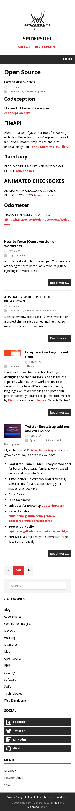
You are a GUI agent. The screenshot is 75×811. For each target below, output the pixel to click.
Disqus (13, 400)
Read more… (59, 283)
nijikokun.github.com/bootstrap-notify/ (38, 531)
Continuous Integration (19, 624)
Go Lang (10, 638)
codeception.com (17, 113)
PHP (7, 665)
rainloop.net (25, 171)
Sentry (41, 400)
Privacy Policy (14, 797)
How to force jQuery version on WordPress (30, 243)
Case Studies (12, 616)
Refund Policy (33, 797)
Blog (11, 255)
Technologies (13, 693)
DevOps (9, 630)
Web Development (35, 91)
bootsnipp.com (53, 506)
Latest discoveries (19, 82)
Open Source (16, 91)
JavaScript (10, 644)
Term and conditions (56, 797)
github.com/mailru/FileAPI (50, 147)
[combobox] (37, 586)
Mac (7, 651)
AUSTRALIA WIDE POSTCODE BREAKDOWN (27, 299)
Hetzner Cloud (13, 778)
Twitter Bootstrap (40, 450)
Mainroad (33, 807)
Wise (7, 785)
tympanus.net (44, 195)
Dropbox (10, 770)
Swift (7, 686)
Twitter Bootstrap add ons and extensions (47, 428)
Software (30, 310)
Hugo (55, 803)
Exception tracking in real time (46, 354)
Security (9, 673)
